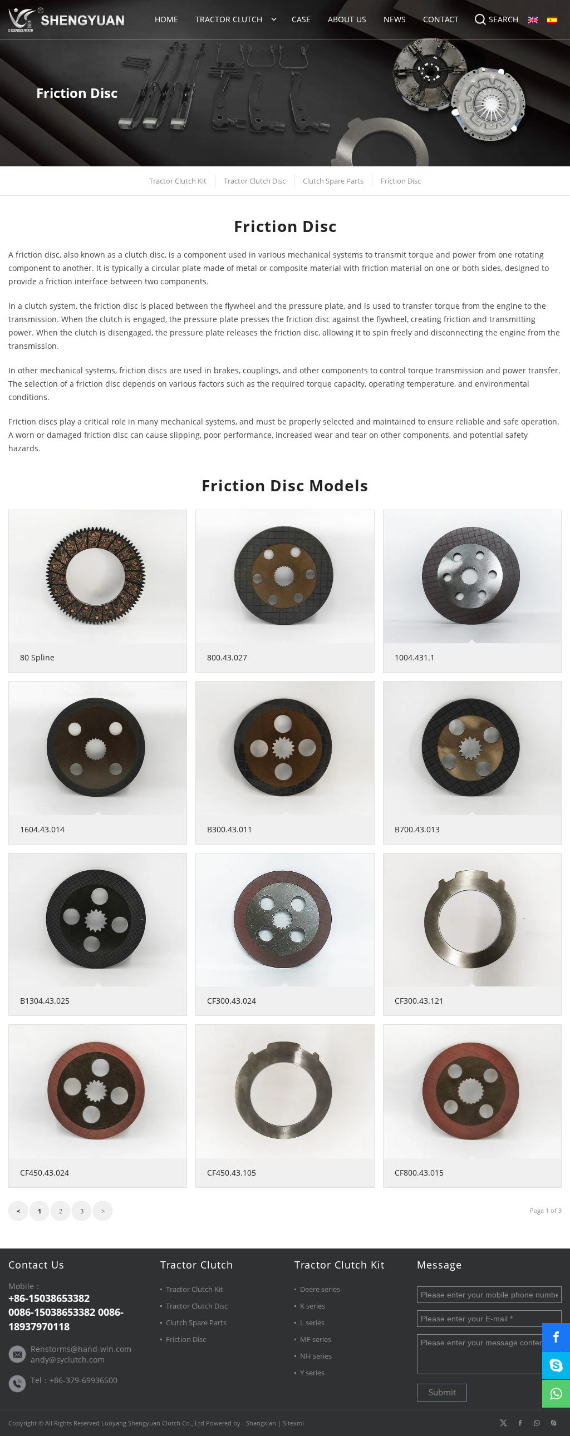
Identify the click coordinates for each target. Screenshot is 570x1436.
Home (166, 19)
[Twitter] (503, 1423)
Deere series (320, 1289)
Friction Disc (401, 181)
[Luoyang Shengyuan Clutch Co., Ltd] (66, 19)
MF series (315, 1339)
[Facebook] (520, 1423)
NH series (316, 1356)
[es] (552, 19)
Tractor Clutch (228, 19)
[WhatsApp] (536, 1423)
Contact (441, 19)
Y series (312, 1373)
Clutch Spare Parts (333, 181)
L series (312, 1322)
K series (312, 1306)
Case (301, 19)
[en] (533, 19)
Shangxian (261, 1423)
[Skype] (553, 1423)
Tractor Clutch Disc (255, 181)
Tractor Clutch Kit (178, 181)
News (395, 19)
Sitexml (293, 1423)
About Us (347, 19)
